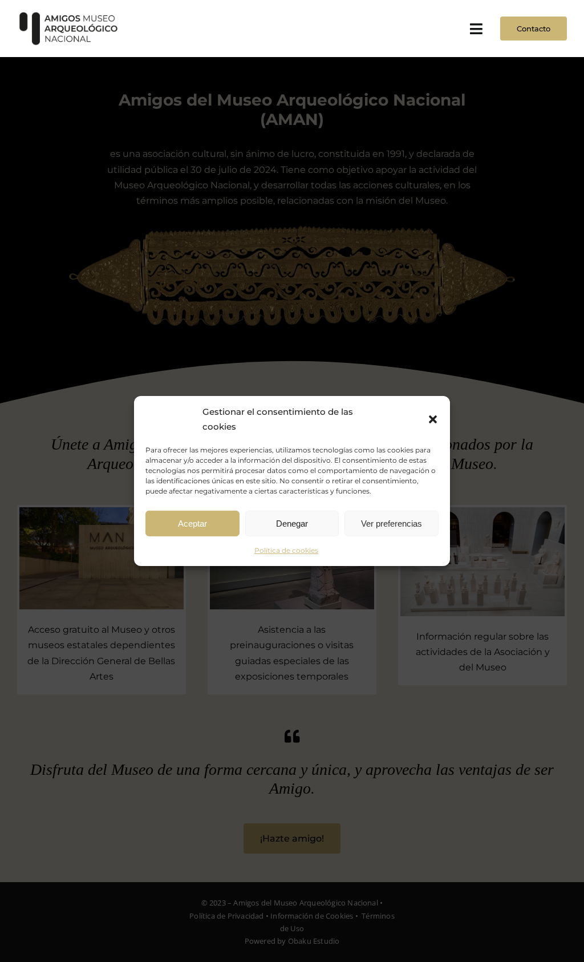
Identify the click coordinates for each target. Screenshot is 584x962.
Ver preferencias (391, 523)
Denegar (292, 523)
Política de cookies (286, 550)
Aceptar (192, 523)
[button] (433, 419)
